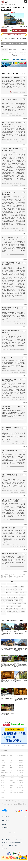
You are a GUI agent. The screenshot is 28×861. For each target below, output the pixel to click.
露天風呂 (16, 586)
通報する (25, 95)
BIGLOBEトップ (5, 848)
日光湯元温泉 (22, 790)
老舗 (25, 603)
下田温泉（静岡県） (4, 772)
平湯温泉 (2, 777)
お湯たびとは (8, 800)
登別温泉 (11, 752)
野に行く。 (19, 803)
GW (15, 584)
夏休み (12, 606)
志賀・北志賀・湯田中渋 (8, 592)
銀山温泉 (11, 760)
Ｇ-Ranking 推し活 (14, 804)
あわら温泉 (3, 775)
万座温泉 (11, 762)
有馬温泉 (2, 780)
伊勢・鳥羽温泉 (13, 792)
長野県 (9, 584)
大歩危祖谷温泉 (4, 795)
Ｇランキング (3, 801)
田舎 (13, 589)
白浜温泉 (11, 780)
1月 (21, 600)
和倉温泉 (11, 772)
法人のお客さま (5, 820)
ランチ (15, 611)
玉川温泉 (11, 790)
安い (20, 603)
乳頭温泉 (11, 755)
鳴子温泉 (21, 755)
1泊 (3, 600)
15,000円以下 (10, 600)
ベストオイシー (9, 803)
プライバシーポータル (17, 839)
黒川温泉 (11, 787)
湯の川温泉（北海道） (4, 756)
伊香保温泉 (3, 762)
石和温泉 (21, 767)
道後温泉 (2, 782)
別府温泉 (2, 787)
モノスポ (14, 803)
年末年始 (9, 603)
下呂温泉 (21, 775)
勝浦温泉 (21, 780)
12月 (4, 603)
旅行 (9, 597)
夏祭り (9, 611)
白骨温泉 (2, 767)
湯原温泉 (21, 785)
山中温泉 (21, 772)
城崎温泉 (21, 777)
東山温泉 (21, 757)
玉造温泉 (2, 785)
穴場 (3, 589)
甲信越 (4, 584)
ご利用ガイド (14, 800)
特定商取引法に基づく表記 (16, 842)
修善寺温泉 (21, 770)
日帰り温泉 (22, 611)
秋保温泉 (11, 757)
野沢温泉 (21, 765)
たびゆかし (8, 804)
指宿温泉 (2, 797)
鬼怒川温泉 (3, 765)
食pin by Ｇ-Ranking (21, 804)
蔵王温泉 (2, 760)
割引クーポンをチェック (15, 34)
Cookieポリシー (5, 842)
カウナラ (23, 803)
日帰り (4, 614)
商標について (17, 845)
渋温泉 (4, 595)
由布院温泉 (12, 795)
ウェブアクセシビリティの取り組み (9, 836)
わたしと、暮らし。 (22, 801)
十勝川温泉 (21, 752)
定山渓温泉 (3, 752)
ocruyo (12, 801)
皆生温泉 (11, 785)
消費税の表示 (12, 833)
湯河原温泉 (3, 770)
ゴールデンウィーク (7, 586)
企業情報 (4, 824)
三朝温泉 (21, 782)
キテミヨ (3, 803)
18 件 (25, 26)
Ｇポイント (19, 800)
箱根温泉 (2, 792)
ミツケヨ (3, 804)
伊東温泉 (11, 770)
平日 (3, 606)
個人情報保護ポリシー (6, 839)
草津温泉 (21, 760)
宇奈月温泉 (12, 775)
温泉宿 (22, 586)
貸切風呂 (17, 595)
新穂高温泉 (12, 777)
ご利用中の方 (5, 828)
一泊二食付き (23, 608)
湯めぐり (10, 595)
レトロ (4, 597)
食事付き (22, 597)
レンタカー (19, 589)
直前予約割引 (5, 608)
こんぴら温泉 (12, 782)
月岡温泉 (11, 767)
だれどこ (8, 801)
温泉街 (4, 611)
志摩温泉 (21, 792)
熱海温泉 (21, 795)
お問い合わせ (4, 833)
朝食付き (24, 595)
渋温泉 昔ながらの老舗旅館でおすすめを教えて (19, 254)
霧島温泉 (21, 787)
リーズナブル (14, 608)
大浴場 (18, 606)
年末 (15, 603)
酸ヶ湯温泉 (3, 790)
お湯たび (16, 801)
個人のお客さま (5, 816)
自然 (8, 589)
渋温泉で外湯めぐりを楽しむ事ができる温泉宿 (18, 183)
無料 (17, 600)
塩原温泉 (11, 765)
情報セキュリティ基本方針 (7, 845)
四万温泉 (21, 762)
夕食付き (15, 597)
